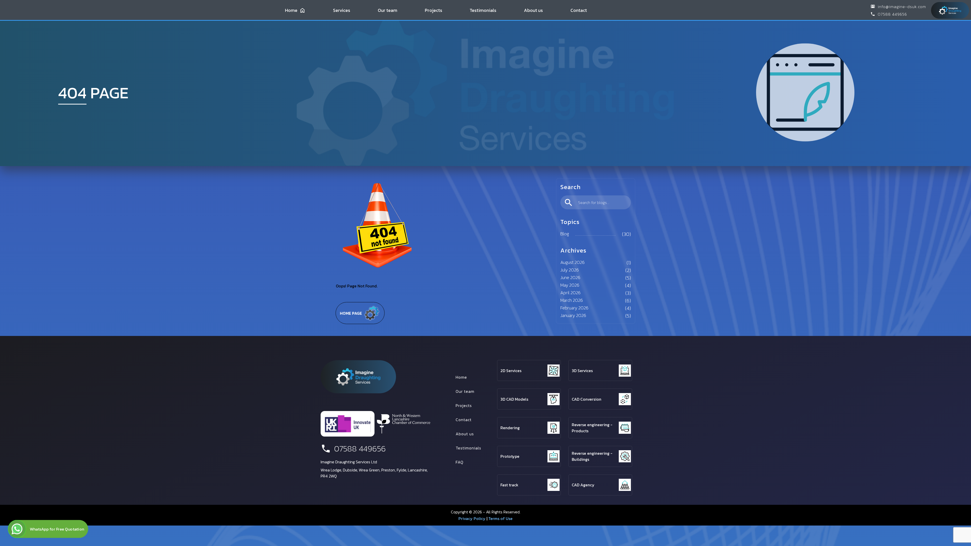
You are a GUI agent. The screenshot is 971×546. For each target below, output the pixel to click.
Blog (564, 233)
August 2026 (572, 262)
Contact (578, 10)
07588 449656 (892, 14)
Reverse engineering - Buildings (592, 456)
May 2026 (569, 285)
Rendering (510, 428)
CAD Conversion (586, 399)
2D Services (510, 371)
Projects (433, 10)
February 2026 (574, 307)
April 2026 (570, 292)
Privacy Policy (472, 518)
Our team (387, 10)
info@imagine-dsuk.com (902, 7)
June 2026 (570, 277)
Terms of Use (500, 518)
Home (291, 10)
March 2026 (571, 300)
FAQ (460, 462)
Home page (351, 313)
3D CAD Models (514, 399)
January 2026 (573, 315)
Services (341, 10)
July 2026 (569, 269)
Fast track (509, 485)
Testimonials (483, 10)
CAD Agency (583, 485)
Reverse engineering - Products (592, 428)
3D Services (582, 371)
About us (533, 10)
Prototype (509, 456)
